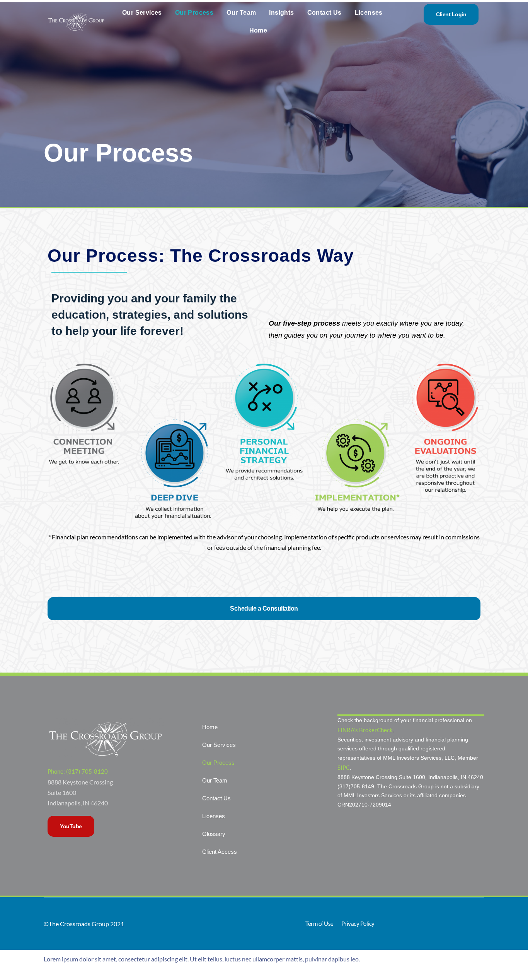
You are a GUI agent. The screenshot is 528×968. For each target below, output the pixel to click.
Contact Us (324, 12)
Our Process (194, 12)
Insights (281, 12)
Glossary (213, 834)
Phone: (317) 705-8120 (78, 771)
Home (258, 30)
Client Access (219, 851)
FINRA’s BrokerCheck (365, 729)
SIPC (343, 767)
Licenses (369, 12)
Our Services (142, 12)
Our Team (241, 12)
